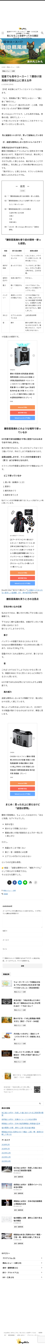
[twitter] (9, 882)
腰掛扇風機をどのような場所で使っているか (24, 200)
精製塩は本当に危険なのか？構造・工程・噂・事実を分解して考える (22, 1133)
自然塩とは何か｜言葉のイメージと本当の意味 (19, 1119)
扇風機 (6, 894)
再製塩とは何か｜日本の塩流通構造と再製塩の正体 (21, 1123)
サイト (5, 949)
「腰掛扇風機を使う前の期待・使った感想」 (24, 196)
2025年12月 (6, 1153)
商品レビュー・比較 (9, 890)
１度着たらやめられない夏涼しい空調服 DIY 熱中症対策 (22, 591)
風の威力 (13, 222)
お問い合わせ (21, 1335)
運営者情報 (11, 1335)
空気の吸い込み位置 (17, 213)
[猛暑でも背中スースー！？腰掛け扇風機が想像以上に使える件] (20, 882)
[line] (25, 882)
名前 (5, 931)
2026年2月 (6, 1144)
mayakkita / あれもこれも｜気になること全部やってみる (20, 1332)
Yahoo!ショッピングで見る (22, 418)
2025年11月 (6, 1157)
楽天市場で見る (22, 412)
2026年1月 (6, 1148)
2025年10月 (6, 1161)
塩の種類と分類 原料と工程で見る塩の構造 (18, 1127)
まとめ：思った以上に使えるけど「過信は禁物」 (24, 228)
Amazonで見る (22, 407)
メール (6, 940)
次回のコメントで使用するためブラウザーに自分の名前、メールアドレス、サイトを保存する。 (21, 959)
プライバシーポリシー (33, 1335)
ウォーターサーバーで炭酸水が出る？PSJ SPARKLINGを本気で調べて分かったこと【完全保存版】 (27, 985)
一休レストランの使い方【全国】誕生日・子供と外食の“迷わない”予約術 (27, 1055)
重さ (12, 216)
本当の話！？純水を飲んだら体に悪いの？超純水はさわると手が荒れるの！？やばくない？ (27, 1003)
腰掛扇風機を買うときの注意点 (20, 209)
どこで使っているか (17, 204)
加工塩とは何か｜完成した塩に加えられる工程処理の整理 (22, 1113)
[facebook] (15, 882)
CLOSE (22, 191)
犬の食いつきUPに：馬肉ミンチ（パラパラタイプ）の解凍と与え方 (27, 1036)
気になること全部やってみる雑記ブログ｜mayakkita (22, 37)
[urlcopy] (35, 882)
